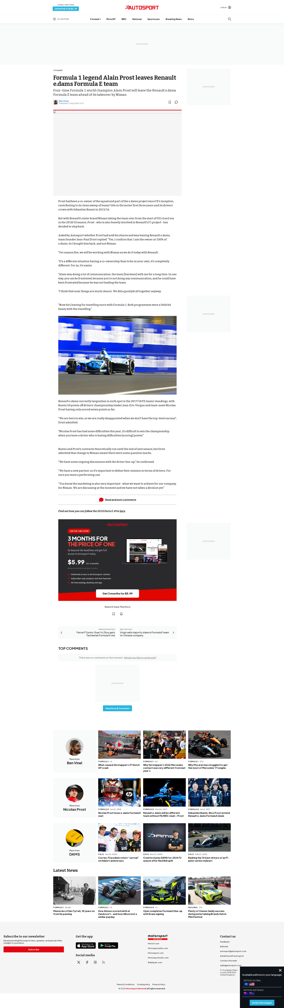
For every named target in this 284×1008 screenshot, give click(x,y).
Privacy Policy (158, 984)
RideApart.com (155, 962)
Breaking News (174, 19)
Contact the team (228, 960)
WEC (123, 19)
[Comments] (177, 102)
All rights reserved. (156, 988)
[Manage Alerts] (121, 614)
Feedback (225, 942)
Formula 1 (95, 19)
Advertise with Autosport (232, 956)
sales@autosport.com (230, 965)
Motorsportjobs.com (158, 948)
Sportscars (153, 19)
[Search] (230, 19)
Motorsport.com (156, 953)
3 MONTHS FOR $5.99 (65, 8)
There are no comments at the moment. (117, 657)
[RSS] (103, 962)
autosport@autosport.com (233, 951)
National (137, 19)
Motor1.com (153, 943)
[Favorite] (170, 102)
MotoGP (111, 19)
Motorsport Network (136, 988)
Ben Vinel (64, 101)
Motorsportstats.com (158, 958)
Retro (191, 19)
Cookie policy (143, 984)
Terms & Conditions (125, 984)
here (122, 511)
